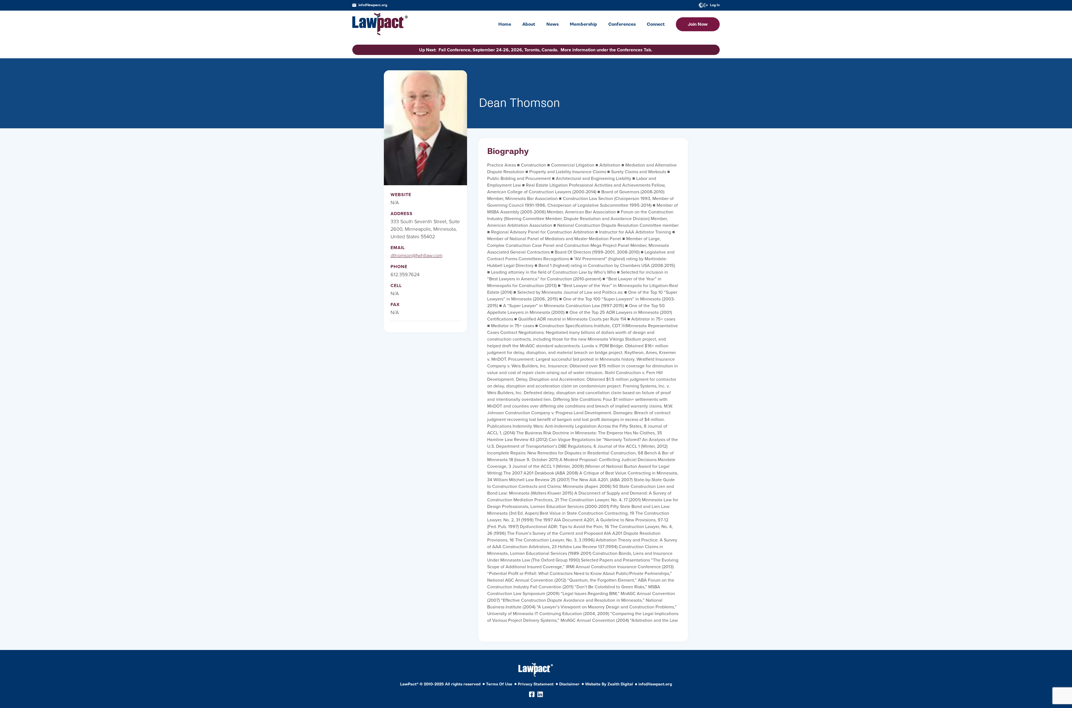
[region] (1016, 670)
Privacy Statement (536, 684)
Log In (715, 5)
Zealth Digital (620, 684)
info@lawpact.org (372, 5)
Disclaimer (569, 684)
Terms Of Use (499, 684)
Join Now (698, 24)
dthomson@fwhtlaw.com (416, 255)
